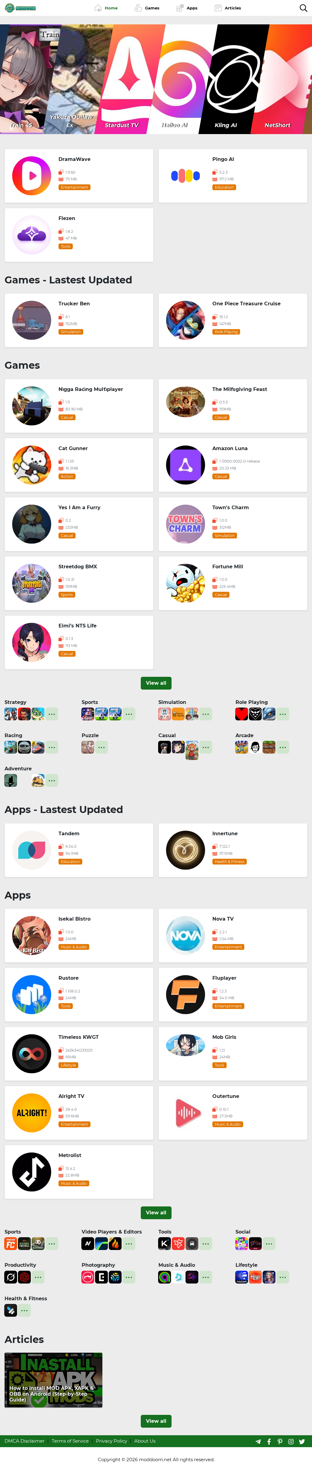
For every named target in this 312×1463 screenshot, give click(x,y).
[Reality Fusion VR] (164, 747)
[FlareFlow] (115, 1243)
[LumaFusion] (101, 1243)
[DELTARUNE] (255, 713)
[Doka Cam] (115, 1276)
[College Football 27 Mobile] (87, 713)
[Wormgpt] (24, 1276)
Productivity (20, 1265)
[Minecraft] (269, 747)
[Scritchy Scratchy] (241, 747)
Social (243, 1232)
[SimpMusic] (178, 1276)
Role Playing (252, 702)
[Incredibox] (255, 747)
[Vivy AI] (269, 1276)
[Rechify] (178, 1243)
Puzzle (90, 735)
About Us (144, 1441)
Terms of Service (70, 1441)
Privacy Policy (111, 1441)
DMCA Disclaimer (24, 1441)
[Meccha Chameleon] (87, 747)
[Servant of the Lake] (10, 780)
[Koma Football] (24, 1243)
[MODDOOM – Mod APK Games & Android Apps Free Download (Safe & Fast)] (20, 7)
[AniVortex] (87, 1243)
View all (156, 683)
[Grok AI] (10, 1276)
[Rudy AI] (192, 750)
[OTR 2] (38, 747)
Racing (13, 735)
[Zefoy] (255, 1243)
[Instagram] (291, 1441)
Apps (18, 895)
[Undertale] (241, 713)
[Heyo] (255, 1276)
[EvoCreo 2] (269, 713)
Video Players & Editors (112, 1232)
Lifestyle (246, 1265)
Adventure (18, 769)
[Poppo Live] (241, 1243)
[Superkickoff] (38, 1243)
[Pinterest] (280, 1441)
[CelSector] (178, 747)
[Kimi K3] (164, 1243)
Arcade (245, 735)
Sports (90, 702)
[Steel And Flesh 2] (10, 713)
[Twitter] (302, 1441)
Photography (98, 1265)
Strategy (16, 702)
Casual (167, 735)
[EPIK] (101, 1276)
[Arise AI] (10, 1310)
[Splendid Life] (164, 713)
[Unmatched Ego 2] (101, 713)
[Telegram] (258, 1441)
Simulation (172, 702)
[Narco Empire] (24, 713)
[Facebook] (269, 1441)
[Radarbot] (241, 1276)
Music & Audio (176, 1265)
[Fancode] (10, 1243)
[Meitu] (87, 1276)
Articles (24, 1339)
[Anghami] (164, 1276)
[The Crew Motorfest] (10, 747)
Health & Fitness (26, 1298)
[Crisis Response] (24, 780)
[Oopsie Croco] (38, 713)
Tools (165, 1232)
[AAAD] (192, 1243)
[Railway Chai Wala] (178, 713)
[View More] (51, 714)
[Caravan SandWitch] (38, 780)
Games (22, 365)
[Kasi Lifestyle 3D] (24, 747)
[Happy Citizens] (192, 713)
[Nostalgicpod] (192, 1276)
